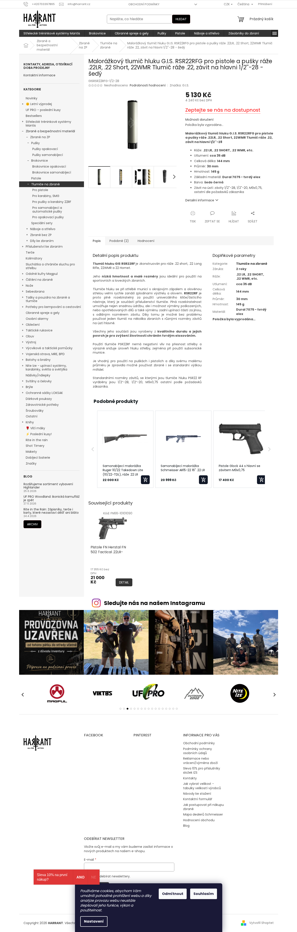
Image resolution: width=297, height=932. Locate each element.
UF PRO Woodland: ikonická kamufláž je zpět (52, 498)
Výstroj (31, 342)
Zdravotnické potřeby (42, 404)
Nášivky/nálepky (38, 375)
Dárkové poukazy (39, 399)
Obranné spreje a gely (43, 313)
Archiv (32, 524)
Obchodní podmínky (143, 4)
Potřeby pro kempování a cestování (53, 307)
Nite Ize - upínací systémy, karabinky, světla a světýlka (46, 367)
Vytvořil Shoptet (261, 923)
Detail (124, 582)
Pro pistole (40, 190)
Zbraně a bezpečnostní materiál (50, 131)
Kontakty (190, 778)
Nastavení (94, 921)
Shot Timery (35, 446)
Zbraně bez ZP (41, 235)
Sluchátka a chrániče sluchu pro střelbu (50, 266)
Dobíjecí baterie (38, 457)
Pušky (35, 143)
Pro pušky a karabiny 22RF (51, 202)
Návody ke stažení (197, 793)
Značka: (179, 85)
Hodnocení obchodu (199, 820)
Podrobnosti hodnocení (148, 85)
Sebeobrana (35, 291)
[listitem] (125, 449)
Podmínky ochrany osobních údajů (197, 751)
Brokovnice (39, 160)
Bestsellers (34, 116)
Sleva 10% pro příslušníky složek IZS (201, 770)
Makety (31, 451)
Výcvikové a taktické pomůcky (49, 348)
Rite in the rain (37, 440)
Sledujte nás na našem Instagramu (154, 603)
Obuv (30, 336)
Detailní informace (199, 200)
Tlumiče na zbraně (45, 184)
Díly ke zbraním (42, 241)
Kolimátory (34, 258)
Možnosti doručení (199, 120)
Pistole (36, 178)
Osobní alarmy (37, 319)
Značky (31, 463)
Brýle (29, 387)
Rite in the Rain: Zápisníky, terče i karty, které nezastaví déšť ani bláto (51, 511)
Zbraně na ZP (40, 137)
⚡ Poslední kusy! (39, 434)
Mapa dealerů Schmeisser (203, 814)
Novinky (31, 98)
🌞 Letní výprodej (39, 104)
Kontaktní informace (39, 75)
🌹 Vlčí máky (35, 428)
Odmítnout (172, 893)
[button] (92, 449)
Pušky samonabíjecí (47, 155)
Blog (186, 825)
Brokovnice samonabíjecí (51, 172)
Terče (30, 252)
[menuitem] (51, 33)
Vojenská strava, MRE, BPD (45, 354)
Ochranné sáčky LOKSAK (44, 393)
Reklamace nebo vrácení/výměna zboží (200, 760)
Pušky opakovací (45, 149)
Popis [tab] (97, 241)
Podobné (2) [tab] (119, 241)
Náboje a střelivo (42, 229)
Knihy (30, 422)
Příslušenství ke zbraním (44, 246)
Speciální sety (42, 223)
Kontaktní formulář (197, 799)
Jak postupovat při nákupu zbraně (203, 807)
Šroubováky (35, 410)
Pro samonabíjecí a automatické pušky (47, 210)
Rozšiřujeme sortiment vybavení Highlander (48, 486)
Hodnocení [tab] (146, 241)
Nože (29, 285)
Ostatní (31, 416)
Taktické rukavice (39, 330)
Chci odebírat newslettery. (110, 876)
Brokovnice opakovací (49, 166)
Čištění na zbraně (39, 279)
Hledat (181, 19)
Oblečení (33, 324)
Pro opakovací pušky (48, 217)
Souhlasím (203, 893)
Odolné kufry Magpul (42, 274)
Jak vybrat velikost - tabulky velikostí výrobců (202, 786)
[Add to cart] (145, 479)
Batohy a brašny (38, 360)
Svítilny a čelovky (39, 381)
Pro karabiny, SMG (45, 196)
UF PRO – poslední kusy (43, 110)
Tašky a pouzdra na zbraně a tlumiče (48, 299)
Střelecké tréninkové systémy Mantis (48, 124)
